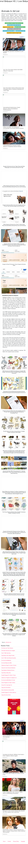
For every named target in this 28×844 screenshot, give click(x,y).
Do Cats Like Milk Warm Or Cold (8, 680)
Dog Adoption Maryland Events (8, 670)
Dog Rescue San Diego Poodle (8, 655)
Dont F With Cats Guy (6, 653)
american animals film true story (14, 25)
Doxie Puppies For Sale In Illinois (8, 682)
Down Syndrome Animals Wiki (8, 690)
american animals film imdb (8, 31)
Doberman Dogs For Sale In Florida (9, 665)
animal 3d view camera (20, 31)
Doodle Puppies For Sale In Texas (9, 675)
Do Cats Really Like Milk (7, 662)
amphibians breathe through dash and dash (14, 23)
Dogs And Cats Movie (6, 687)
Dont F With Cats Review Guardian (9, 658)
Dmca (4, 841)
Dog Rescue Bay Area (6, 672)
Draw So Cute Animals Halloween (8, 667)
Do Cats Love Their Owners (7, 648)
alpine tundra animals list (20, 27)
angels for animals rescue (8, 27)
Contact (9, 841)
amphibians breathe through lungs (14, 32)
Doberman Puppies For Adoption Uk (9, 677)
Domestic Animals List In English (8, 650)
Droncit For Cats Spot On (7, 685)
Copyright (23, 841)
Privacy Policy (16, 841)
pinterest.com (8, 642)
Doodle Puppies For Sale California (9, 692)
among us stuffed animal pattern (14, 29)
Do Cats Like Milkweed (6, 660)
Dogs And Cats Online (6, 695)
